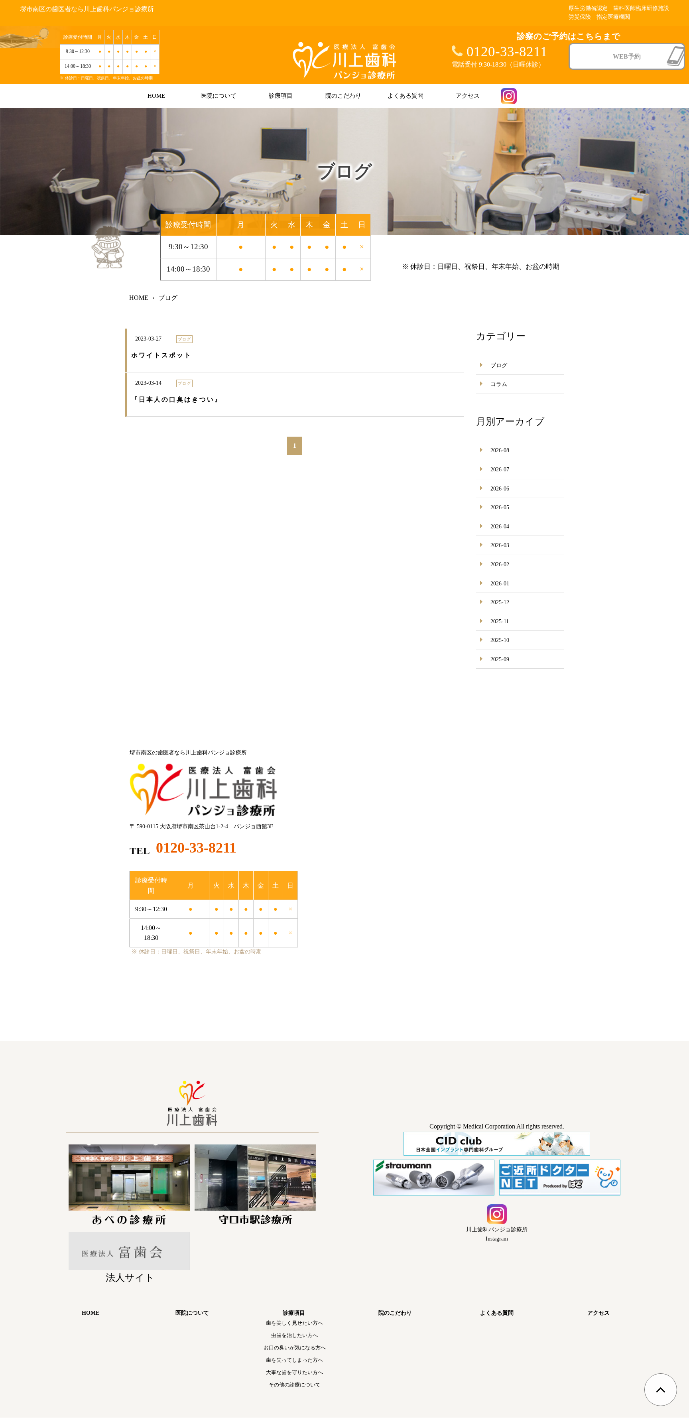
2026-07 (499, 470)
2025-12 (499, 602)
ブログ (498, 365)
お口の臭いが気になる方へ (295, 1348)
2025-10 (499, 640)
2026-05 (499, 507)
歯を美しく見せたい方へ (294, 1323)
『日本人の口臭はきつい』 (176, 399)
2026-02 (499, 564)
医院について (218, 96)
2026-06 (499, 489)
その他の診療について (295, 1385)
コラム (498, 384)
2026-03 (499, 545)
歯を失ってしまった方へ (294, 1360)
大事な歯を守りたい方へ (294, 1372)
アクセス (468, 96)
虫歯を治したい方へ (294, 1335)
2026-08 (499, 450)
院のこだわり (343, 96)
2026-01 (499, 584)
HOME (156, 96)
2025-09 (499, 659)
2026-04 (499, 527)
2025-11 (499, 621)
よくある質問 (405, 96)
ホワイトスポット (161, 355)
